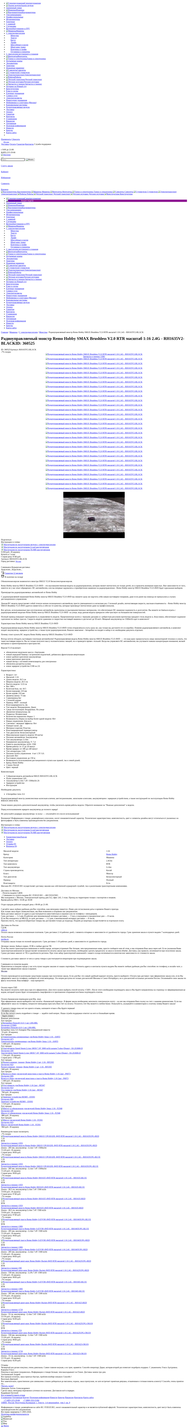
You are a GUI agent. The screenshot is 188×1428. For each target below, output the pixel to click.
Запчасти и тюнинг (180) (12, 1226)
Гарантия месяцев (14, 573)
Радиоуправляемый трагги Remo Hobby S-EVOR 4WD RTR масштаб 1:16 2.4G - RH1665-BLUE (43, 1291)
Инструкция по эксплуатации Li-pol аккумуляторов (26, 547)
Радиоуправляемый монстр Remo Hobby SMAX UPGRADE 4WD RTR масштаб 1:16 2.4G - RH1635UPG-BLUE (49, 1166)
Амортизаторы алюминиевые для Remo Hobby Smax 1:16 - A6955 (29, 1041)
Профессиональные (14, 17)
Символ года (11, 96)
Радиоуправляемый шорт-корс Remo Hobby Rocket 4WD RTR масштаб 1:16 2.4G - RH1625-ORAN (44, 1353)
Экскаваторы (12, 63)
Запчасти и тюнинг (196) (94, 356)
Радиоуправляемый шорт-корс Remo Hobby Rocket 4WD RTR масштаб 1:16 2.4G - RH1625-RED (43, 1312)
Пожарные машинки (15, 68)
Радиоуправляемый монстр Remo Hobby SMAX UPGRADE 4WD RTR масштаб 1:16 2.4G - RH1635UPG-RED (49, 1145)
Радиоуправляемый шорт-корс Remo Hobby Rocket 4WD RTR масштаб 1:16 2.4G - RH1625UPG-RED (45, 1270)
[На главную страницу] (8, 147)
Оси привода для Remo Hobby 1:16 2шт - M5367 (22, 1090)
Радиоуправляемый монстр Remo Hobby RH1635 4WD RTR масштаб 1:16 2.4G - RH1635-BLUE (43, 1187)
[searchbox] (13, 159)
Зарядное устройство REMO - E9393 (17, 1101)
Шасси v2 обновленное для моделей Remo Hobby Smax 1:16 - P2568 (30, 1113)
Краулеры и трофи (19, 49)
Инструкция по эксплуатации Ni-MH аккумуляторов (27, 550)
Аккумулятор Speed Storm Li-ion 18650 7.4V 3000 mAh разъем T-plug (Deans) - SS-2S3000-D (41, 1053)
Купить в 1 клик (8, 554)
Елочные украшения (15, 93)
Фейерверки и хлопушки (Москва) (21, 102)
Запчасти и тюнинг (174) (12, 1310)
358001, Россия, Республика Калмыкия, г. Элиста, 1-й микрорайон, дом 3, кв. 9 (35, 1403)
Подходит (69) (7, 1076)
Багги (13, 40)
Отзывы (11, 844)
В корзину (10, 552)
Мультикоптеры (13, 19)
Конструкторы (12, 89)
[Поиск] (30, 159)
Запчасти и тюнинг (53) (11, 1330)
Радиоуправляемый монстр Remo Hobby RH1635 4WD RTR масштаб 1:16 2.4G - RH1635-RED (42, 1208)
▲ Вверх (5, 1426)
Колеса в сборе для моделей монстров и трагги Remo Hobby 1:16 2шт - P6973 (34, 1078)
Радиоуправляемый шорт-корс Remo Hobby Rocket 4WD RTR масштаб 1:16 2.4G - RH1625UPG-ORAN (46, 1333)
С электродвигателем (15, 33)
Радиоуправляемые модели (18, 107)
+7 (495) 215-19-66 (11, 1400)
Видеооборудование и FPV (18, 28)
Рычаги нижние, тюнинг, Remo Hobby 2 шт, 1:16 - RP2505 (26, 1067)
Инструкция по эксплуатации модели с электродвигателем (30, 544)
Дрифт (13, 42)
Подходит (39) (7, 1051)
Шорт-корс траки (18, 47)
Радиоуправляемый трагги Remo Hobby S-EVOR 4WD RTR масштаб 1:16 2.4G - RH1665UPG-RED (44, 1249)
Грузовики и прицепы (20, 52)
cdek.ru (4, 930)
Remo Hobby (111, 854)
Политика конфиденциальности (15, 1414)
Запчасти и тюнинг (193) (12, 1143)
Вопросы (11, 846)
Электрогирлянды (14, 98)
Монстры (15, 35)
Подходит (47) (7, 1039)
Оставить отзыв (8, 1011)
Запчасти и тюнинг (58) (11, 1268)
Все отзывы (6, 1395)
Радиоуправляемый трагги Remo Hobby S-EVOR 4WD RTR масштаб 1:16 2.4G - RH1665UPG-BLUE (45, 1229)
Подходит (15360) (8, 1025)
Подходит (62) (7, 1064)
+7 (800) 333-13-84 (31, 1400)
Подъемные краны (14, 61)
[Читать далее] (7, 1386)
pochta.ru (5, 939)
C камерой (10, 24)
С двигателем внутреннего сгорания (22, 54)
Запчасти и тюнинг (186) (12, 1289)
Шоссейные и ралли (19, 45)
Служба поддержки (42, 144)
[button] (94, 537)
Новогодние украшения (16, 100)
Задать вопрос (7, 1016)
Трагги (14, 38)
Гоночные (10, 22)
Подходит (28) (7, 1111)
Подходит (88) (7, 1099)
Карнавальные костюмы (16, 105)
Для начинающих (13, 15)
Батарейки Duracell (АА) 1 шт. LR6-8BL (18, 1027)
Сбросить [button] (16, 139)
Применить (6, 139)
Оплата (9, 841)
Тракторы (10, 65)
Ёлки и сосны (12, 91)
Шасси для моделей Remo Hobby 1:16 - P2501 (21, 1125)
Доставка (10, 839)
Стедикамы (11, 26)
